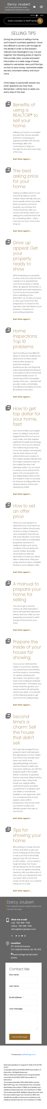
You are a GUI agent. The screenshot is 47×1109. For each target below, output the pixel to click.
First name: (14, 974)
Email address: (16, 997)
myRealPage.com (28, 1054)
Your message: (16, 1008)
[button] (12, 936)
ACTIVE (32, 15)
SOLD (41, 15)
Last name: (14, 986)
